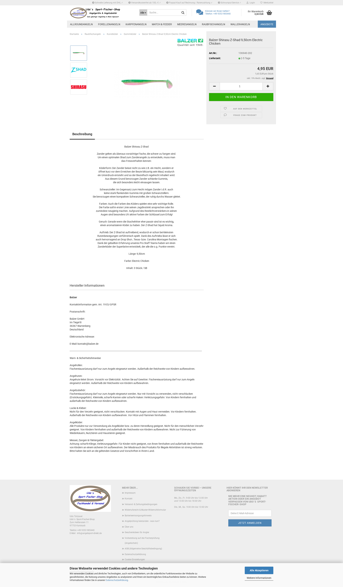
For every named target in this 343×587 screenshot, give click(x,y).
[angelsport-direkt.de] (102, 13)
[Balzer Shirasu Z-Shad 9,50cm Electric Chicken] (147, 78)
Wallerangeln (240, 24)
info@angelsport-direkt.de (89, 533)
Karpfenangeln (136, 24)
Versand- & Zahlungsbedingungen (141, 504)
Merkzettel (267, 2)
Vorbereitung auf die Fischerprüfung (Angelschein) (142, 540)
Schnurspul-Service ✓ (230, 2)
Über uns (129, 527)
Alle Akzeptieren (259, 570)
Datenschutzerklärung (117, 580)
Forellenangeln (109, 24)
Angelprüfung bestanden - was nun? (142, 521)
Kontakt (128, 498)
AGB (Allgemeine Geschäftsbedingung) (143, 548)
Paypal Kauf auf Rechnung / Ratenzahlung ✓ (190, 2)
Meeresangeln (187, 24)
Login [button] (251, 2)
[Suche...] (183, 12)
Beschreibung (82, 134)
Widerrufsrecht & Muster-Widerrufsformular (145, 510)
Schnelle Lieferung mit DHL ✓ (108, 2)
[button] (214, 86)
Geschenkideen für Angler (137, 532)
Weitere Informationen (259, 577)
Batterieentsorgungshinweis (138, 515)
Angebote (266, 24)
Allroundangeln (81, 24)
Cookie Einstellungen (135, 559)
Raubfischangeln (213, 24)
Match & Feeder (162, 24)
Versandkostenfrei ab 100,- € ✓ (146, 2)
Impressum (130, 493)
